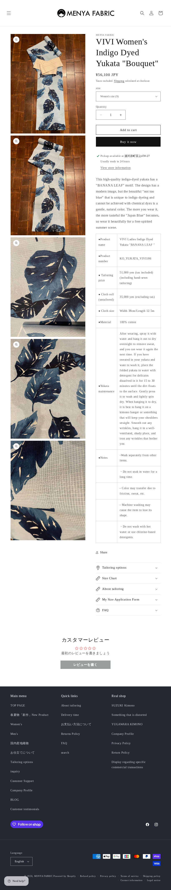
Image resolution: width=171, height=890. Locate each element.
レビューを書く (85, 664)
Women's (16, 724)
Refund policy (88, 876)
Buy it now (128, 142)
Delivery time (70, 714)
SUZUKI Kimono (123, 705)
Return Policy (121, 752)
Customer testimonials (24, 809)
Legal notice (154, 880)
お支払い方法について (76, 724)
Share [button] (103, 552)
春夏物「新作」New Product (29, 714)
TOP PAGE (17, 705)
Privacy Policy (121, 743)
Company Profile (21, 790)
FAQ (64, 743)
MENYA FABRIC (43, 876)
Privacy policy (108, 876)
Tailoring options (21, 762)
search (65, 752)
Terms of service (130, 876)
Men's (14, 733)
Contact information (132, 880)
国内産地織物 (19, 743)
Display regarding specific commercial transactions (129, 764)
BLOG (14, 799)
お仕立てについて (22, 752)
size (98, 88)
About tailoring (71, 705)
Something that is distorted (129, 714)
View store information (116, 167)
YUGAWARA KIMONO (127, 724)
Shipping (119, 80)
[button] (8, 13)
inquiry (15, 771)
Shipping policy (152, 876)
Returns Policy (70, 733)
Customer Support (22, 781)
